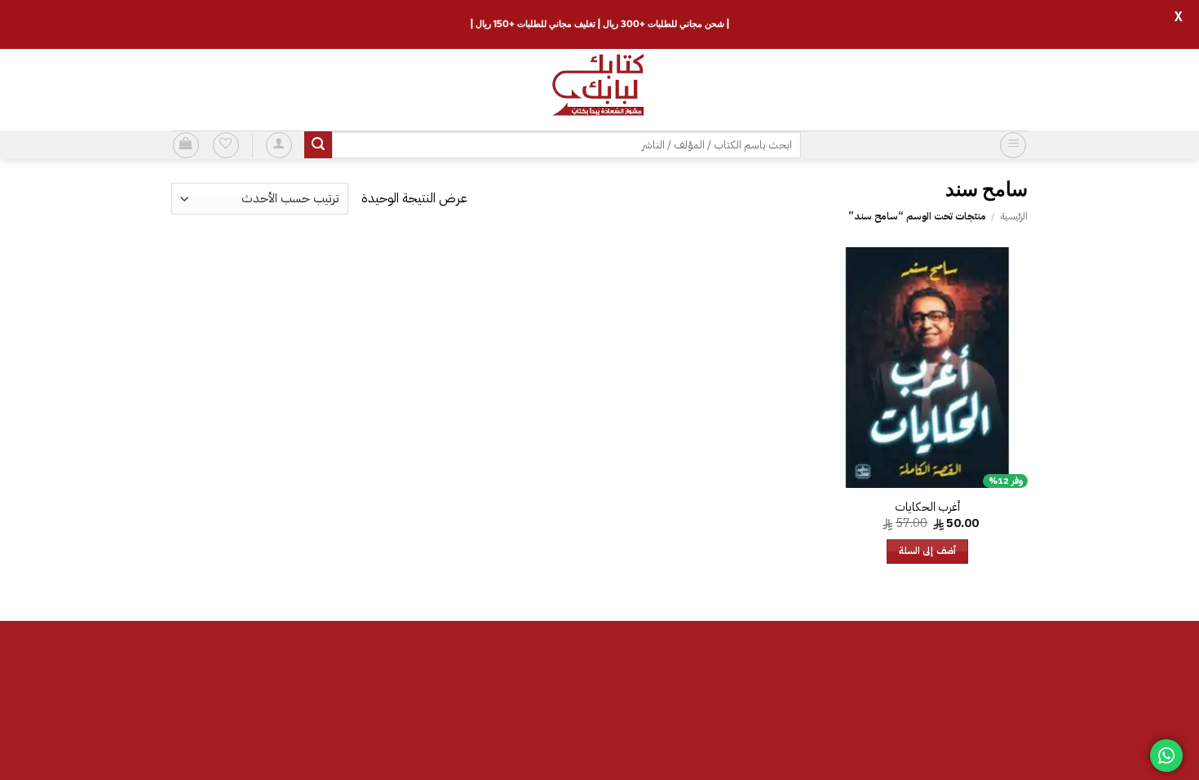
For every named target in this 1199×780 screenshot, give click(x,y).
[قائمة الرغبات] (226, 145)
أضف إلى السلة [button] (927, 551)
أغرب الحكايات (927, 507)
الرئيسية (1014, 216)
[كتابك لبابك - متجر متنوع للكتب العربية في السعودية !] (599, 90)
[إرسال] (318, 145)
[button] (1013, 145)
